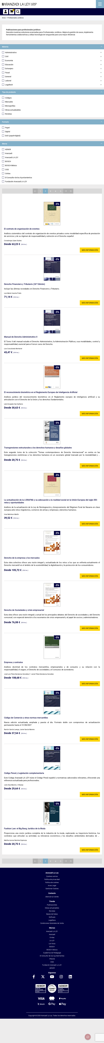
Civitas (7, 173)
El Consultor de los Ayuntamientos (18, 178)
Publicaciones (52, 905)
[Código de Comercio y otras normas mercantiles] (52, 702)
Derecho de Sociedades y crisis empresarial (24, 610)
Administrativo (11, 52)
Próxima (65, 191)
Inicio (4, 18)
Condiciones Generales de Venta (52, 923)
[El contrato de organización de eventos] (52, 213)
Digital (7, 132)
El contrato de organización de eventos (21, 229)
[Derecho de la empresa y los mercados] (52, 542)
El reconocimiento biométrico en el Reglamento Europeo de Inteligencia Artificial (40, 392)
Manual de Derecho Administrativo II (20, 337)
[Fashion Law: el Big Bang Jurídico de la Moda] (52, 813)
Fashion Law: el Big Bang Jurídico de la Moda (24, 828)
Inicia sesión (5, 11)
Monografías (10, 106)
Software (52, 917)
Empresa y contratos (13, 662)
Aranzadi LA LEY (11, 157)
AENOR (8, 149)
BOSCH (8, 161)
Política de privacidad (52, 879)
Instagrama (61, 977)
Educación (9, 65)
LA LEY (52, 940)
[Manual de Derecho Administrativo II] (52, 321)
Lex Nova (52, 944)
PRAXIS (52, 959)
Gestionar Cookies (52, 889)
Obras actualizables (13, 110)
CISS (7, 170)
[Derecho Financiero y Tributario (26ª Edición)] (52, 269)
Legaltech (9, 85)
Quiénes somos (52, 876)
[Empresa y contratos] (52, 647)
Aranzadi (8, 153)
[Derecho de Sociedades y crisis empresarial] (52, 595)
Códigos (8, 98)
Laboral (8, 81)
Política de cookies (52, 882)
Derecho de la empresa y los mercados (22, 558)
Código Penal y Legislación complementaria (24, 773)
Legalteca (52, 920)
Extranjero (9, 69)
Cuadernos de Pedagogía (52, 953)
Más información (90, 250)
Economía (9, 60)
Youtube (52, 977)
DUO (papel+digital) (12, 136)
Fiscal (7, 73)
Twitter (43, 977)
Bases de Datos (52, 914)
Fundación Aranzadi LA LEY (16, 181)
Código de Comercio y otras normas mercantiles (26, 718)
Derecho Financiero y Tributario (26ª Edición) (24, 284)
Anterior (35, 191)
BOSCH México (11, 165)
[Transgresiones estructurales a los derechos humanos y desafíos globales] (52, 432)
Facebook (34, 977)
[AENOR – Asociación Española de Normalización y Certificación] (52, 992)
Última (70, 191)
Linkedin (70, 977)
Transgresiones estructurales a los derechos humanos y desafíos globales (38, 447)
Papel (7, 128)
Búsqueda (17, 11)
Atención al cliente (52, 897)
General (8, 77)
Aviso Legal (52, 885)
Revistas (8, 114)
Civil (6, 56)
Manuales (9, 102)
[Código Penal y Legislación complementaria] (52, 758)
